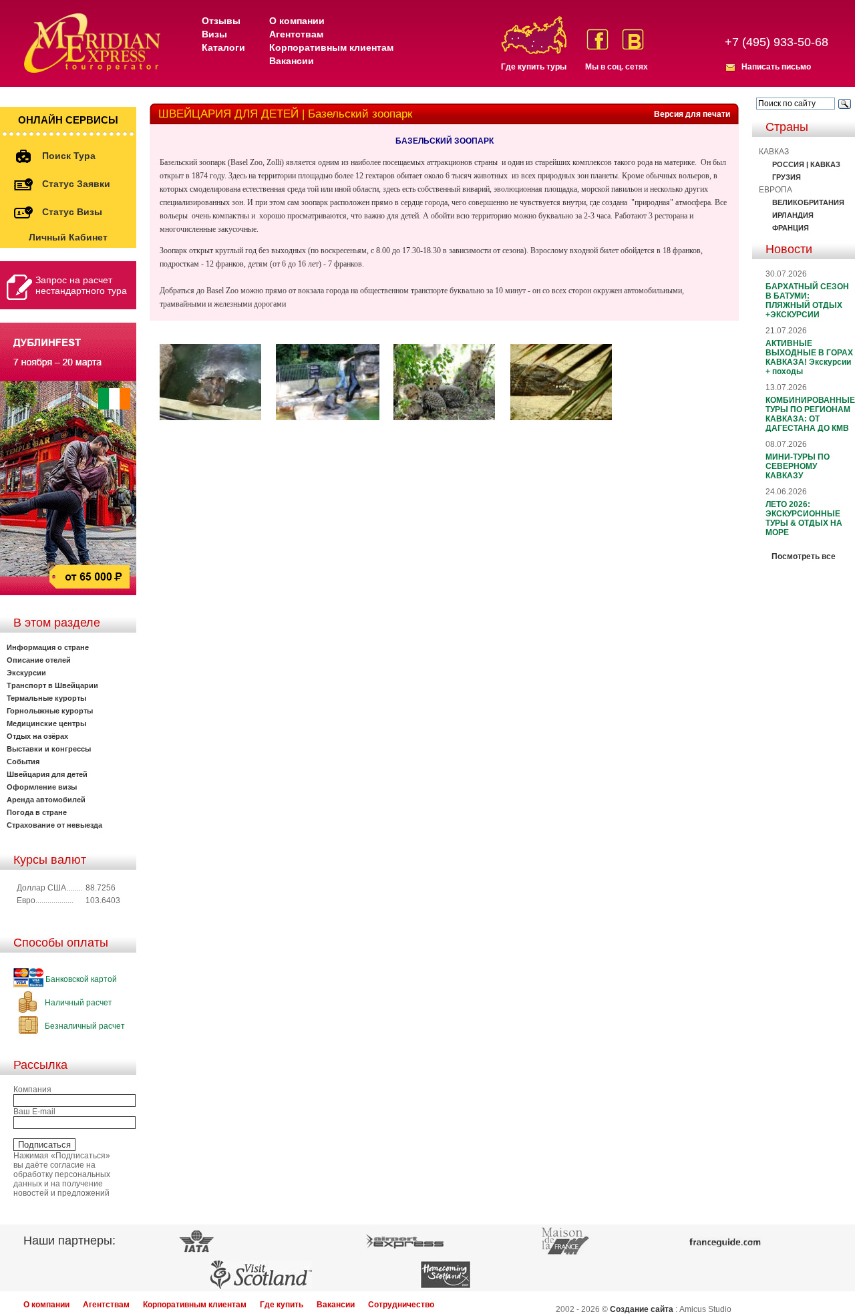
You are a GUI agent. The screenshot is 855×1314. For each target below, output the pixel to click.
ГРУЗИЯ (786, 177)
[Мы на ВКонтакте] (633, 39)
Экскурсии (26, 673)
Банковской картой (80, 979)
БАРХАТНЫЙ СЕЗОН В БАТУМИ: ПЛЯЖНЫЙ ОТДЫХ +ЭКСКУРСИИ (807, 300)
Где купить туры (533, 66)
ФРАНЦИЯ (790, 228)
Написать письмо (776, 66)
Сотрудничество (401, 1304)
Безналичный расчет (84, 1026)
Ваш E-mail (34, 1111)
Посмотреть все (804, 556)
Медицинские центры (46, 723)
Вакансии (291, 60)
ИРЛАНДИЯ (793, 215)
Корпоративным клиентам (331, 47)
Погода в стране (37, 812)
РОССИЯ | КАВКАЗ (806, 164)
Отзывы (221, 20)
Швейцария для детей (47, 774)
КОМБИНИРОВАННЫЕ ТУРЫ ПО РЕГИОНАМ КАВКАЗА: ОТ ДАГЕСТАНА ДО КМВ (810, 414)
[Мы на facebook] (597, 39)
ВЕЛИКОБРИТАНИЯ (808, 202)
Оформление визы (42, 787)
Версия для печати (692, 114)
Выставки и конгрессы (49, 749)
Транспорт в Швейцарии (52, 685)
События (23, 762)
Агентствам (296, 34)
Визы (214, 34)
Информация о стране (48, 647)
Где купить (281, 1304)
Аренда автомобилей (46, 800)
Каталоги (223, 47)
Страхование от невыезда (54, 825)
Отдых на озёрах (37, 736)
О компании (297, 20)
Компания (32, 1089)
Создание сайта (641, 1309)
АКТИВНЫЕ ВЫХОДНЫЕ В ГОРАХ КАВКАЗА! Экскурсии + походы (809, 357)
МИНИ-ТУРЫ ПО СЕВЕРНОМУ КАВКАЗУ (797, 466)
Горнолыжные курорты (50, 711)
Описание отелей (39, 660)
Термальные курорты (46, 698)
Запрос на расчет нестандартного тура (81, 285)
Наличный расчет (77, 1002)
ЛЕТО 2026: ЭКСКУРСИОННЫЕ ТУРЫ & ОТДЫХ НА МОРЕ (803, 518)
